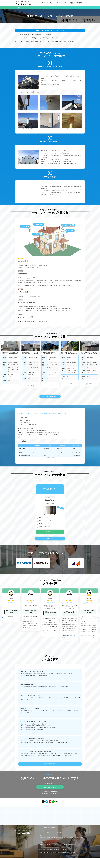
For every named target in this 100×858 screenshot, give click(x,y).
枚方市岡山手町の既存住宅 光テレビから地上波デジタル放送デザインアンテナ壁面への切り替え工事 (30, 353)
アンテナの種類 (42, 842)
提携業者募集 (60, 852)
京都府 (77, 837)
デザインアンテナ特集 (44, 844)
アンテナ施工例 (57, 832)
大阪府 (70, 837)
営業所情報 (73, 852)
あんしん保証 (49, 849)
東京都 (55, 837)
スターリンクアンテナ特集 (45, 845)
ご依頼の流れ (42, 849)
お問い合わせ (53, 852)
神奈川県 (63, 837)
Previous (2, 367)
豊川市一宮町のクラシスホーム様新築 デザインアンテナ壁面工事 (49, 352)
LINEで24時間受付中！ (51, 827)
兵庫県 (74, 837)
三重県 (48, 837)
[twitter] (43, 801)
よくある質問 (64, 849)
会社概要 (67, 852)
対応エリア (41, 835)
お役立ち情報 (57, 849)
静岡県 (52, 837)
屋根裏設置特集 (71, 844)
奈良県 (81, 837)
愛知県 (41, 837)
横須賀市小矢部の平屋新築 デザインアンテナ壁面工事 (10, 352)
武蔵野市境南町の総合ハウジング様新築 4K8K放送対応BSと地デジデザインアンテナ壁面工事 (69, 353)
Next (97, 367)
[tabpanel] (10, 364)
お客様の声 (49, 832)
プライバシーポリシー (43, 852)
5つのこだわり (42, 832)
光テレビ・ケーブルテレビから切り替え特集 (60, 845)
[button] (98, 617)
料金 (63, 832)
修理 (71, 845)
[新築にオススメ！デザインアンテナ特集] (46, 801)
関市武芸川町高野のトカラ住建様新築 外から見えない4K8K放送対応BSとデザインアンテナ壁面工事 (89, 353)
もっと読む (10, 385)
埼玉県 (59, 837)
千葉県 (67, 837)
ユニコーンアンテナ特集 (62, 844)
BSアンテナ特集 (53, 844)
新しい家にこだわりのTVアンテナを (22, 830)
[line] (53, 801)
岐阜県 (45, 837)
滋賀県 (41, 839)
